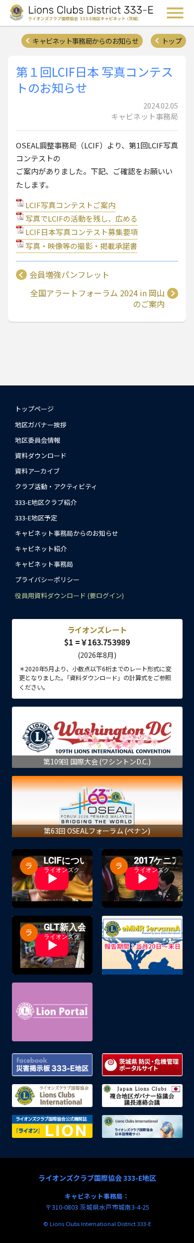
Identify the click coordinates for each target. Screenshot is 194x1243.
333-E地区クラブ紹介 (46, 502)
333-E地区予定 (36, 517)
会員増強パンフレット (69, 274)
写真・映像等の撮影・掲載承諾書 (81, 246)
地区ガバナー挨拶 (41, 424)
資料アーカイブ (37, 471)
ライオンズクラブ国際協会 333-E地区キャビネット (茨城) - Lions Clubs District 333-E (81, 13)
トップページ (34, 408)
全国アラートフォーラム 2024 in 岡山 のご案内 (97, 298)
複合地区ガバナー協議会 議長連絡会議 (142, 1095)
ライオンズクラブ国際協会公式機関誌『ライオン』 (52, 1126)
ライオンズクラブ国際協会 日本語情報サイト (142, 1126)
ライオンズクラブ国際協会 (52, 1095)
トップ (172, 41)
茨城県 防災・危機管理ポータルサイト (142, 1064)
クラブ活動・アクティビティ (56, 486)
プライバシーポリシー (47, 579)
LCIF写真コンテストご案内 (70, 205)
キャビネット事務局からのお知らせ (85, 41)
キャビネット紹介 (41, 548)
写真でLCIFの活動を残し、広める (81, 218)
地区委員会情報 (37, 440)
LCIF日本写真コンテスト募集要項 (81, 232)
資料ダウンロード (41, 455)
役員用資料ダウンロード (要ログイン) (69, 595)
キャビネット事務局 (44, 564)
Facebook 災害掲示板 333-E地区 (52, 1064)
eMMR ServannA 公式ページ (142, 945)
